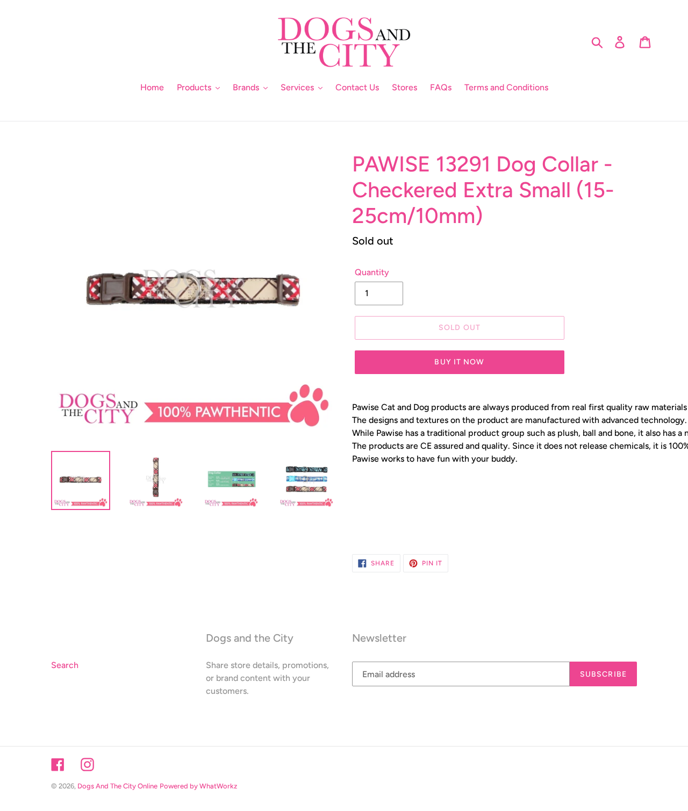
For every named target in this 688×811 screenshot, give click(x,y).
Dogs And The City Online (117, 786)
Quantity (372, 272)
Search (64, 665)
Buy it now (459, 362)
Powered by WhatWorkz (198, 786)
